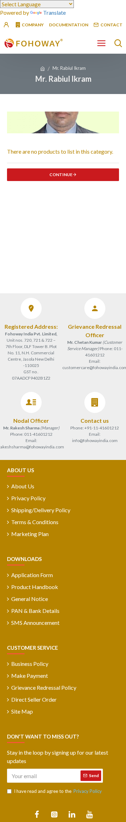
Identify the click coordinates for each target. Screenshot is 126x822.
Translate (54, 12)
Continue (60, 174)
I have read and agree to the (58, 791)
